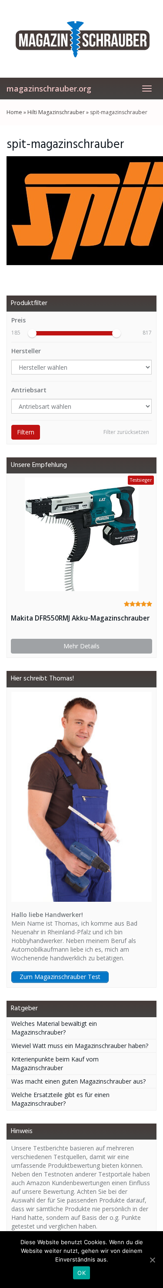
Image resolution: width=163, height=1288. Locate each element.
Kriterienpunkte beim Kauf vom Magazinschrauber (55, 1063)
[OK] (152, 1259)
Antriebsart (29, 390)
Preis (18, 320)
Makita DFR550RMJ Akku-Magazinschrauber (80, 618)
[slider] (32, 333)
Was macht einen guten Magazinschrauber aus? (78, 1081)
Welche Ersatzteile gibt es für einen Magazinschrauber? (60, 1099)
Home (14, 112)
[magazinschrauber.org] (81, 39)
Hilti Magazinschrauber (56, 112)
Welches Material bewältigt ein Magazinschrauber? (54, 1027)
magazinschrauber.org (49, 88)
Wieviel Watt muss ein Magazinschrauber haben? (79, 1046)
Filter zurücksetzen (126, 432)
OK (81, 1272)
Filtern (25, 432)
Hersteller (26, 351)
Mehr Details (81, 646)
